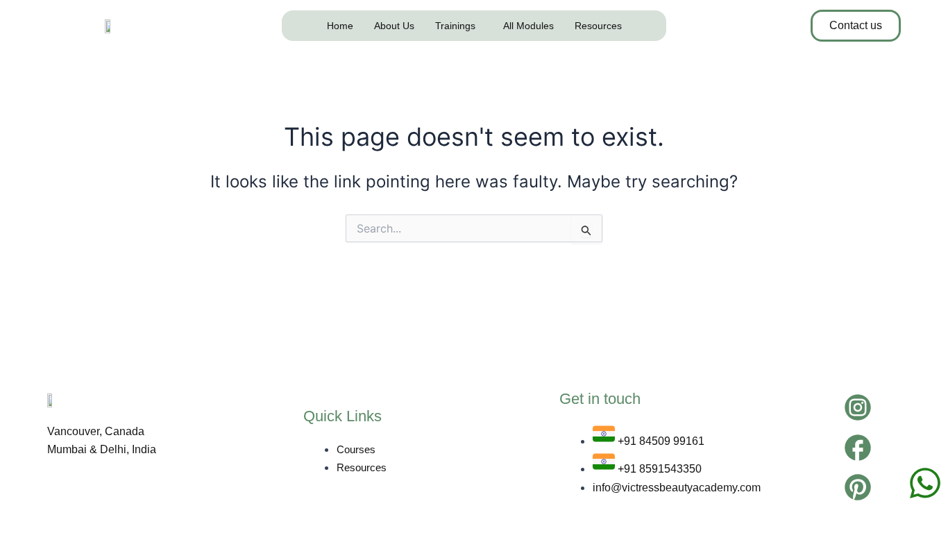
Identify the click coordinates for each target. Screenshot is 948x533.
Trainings (455, 25)
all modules (528, 25)
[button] (459, 25)
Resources (598, 25)
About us (394, 25)
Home (340, 25)
